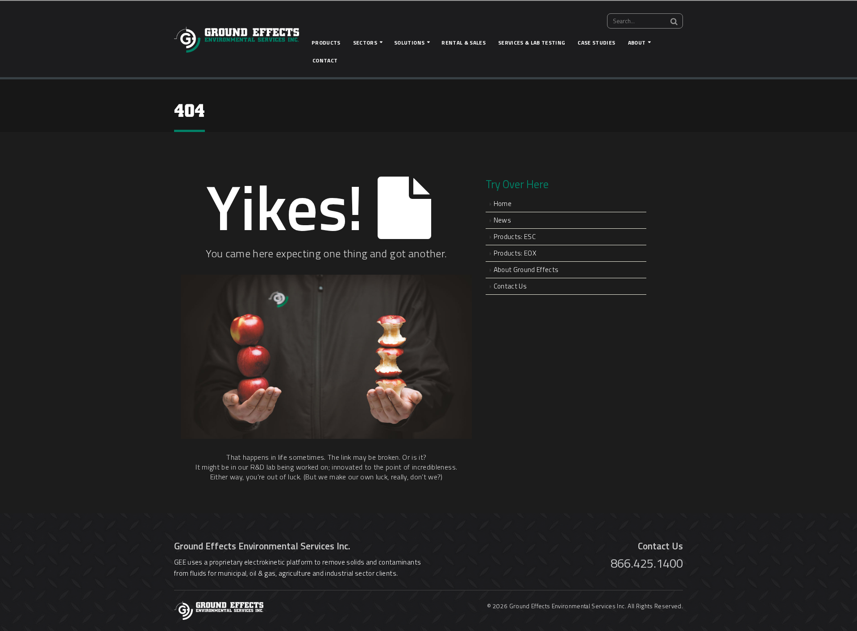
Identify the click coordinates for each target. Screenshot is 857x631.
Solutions (409, 42)
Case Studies (596, 42)
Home (503, 203)
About (637, 42)
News (502, 220)
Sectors (365, 42)
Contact (324, 60)
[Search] (674, 21)
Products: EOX (515, 253)
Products (326, 42)
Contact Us (510, 286)
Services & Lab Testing (531, 42)
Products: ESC (515, 236)
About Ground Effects (526, 269)
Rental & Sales (463, 42)
